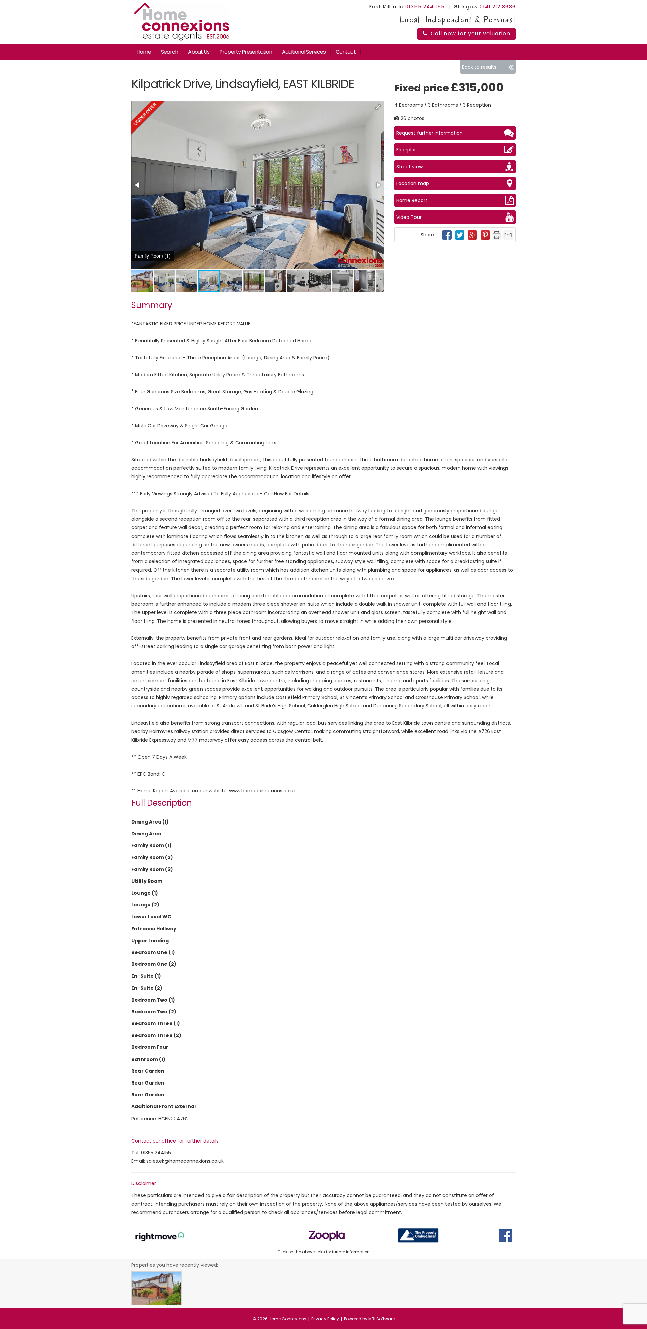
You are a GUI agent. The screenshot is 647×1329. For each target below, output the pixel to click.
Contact (346, 52)
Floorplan (407, 149)
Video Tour (409, 217)
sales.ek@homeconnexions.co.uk (185, 1161)
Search (169, 52)
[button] (378, 107)
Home (143, 52)
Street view (409, 166)
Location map (412, 183)
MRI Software (381, 1319)
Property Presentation (245, 52)
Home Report (411, 200)
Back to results (479, 67)
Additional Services (304, 52)
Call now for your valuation (470, 33)
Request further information (429, 132)
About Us (198, 52)
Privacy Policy (325, 1319)
